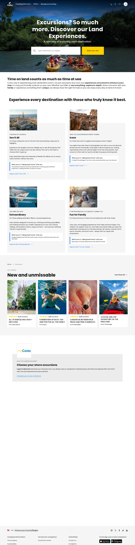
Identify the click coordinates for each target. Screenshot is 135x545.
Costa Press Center (44, 540)
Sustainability (11, 544)
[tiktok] (123, 531)
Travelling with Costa (23, 4)
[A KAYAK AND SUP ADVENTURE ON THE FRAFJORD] (113, 303)
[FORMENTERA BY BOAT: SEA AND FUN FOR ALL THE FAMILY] (52, 303)
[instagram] (111, 531)
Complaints (72, 544)
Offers (35, 4)
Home (9, 264)
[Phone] (111, 4)
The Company (12, 540)
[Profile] (126, 4)
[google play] (116, 541)
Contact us (72, 540)
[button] (120, 4)
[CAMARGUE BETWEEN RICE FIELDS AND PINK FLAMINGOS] (83, 303)
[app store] (104, 541)
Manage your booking (48, 4)
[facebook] (119, 531)
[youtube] (127, 531)
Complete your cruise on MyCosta (29, 376)
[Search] (115, 4)
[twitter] (115, 531)
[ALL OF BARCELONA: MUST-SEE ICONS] (21, 303)
